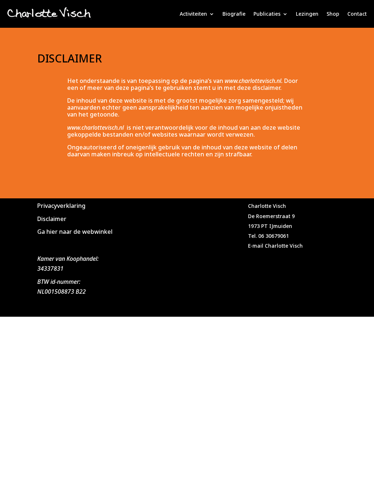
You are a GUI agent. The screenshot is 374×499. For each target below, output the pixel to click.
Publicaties (266, 13)
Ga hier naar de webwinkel (74, 232)
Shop (333, 13)
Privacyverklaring (61, 206)
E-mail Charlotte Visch (275, 245)
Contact (357, 13)
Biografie (233, 13)
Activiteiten (193, 13)
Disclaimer (51, 219)
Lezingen (307, 13)
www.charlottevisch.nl (95, 127)
